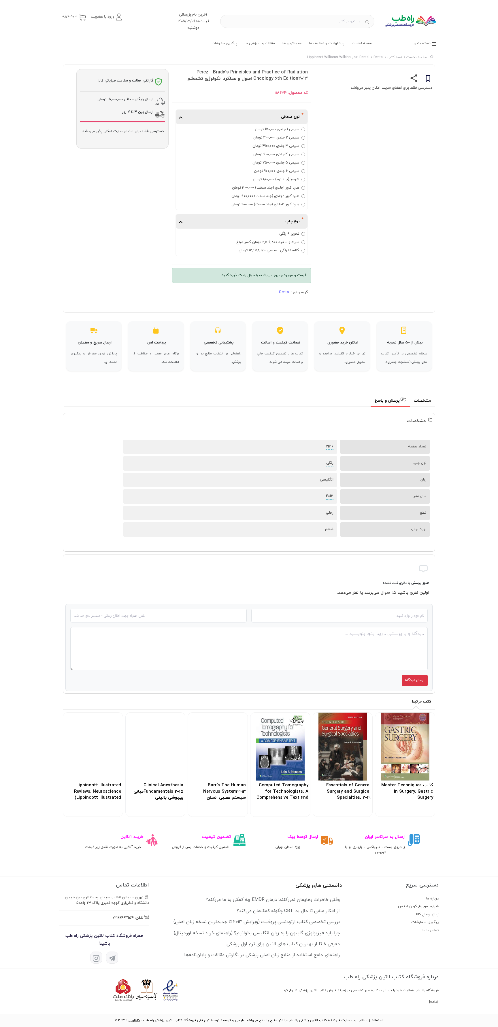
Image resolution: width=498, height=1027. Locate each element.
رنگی (329, 463)
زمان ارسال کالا (427, 914)
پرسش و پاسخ (388, 400)
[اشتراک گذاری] (414, 79)
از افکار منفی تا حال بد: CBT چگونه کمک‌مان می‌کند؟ (288, 911)
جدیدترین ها (291, 43)
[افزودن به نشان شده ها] (428, 79)
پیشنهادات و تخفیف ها (326, 43)
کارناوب (134, 1020)
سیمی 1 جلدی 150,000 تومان (277, 129)
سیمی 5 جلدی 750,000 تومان (275, 162)
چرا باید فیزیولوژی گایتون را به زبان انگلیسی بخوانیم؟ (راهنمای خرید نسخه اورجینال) (257, 933)
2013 (329, 496)
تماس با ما (430, 930)
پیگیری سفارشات (224, 43)
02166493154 (123, 917)
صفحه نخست (362, 43)
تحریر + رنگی (289, 233)
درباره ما (432, 898)
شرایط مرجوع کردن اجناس (418, 906)
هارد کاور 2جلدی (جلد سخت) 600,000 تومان (265, 196)
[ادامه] (434, 1002)
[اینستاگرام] (96, 958)
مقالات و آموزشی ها (260, 43)
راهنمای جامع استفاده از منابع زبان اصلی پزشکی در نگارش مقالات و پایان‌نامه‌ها (262, 955)
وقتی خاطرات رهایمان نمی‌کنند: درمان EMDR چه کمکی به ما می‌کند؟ (273, 900)
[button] (106, 17)
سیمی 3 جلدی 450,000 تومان (275, 146)
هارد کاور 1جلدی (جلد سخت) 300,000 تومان (265, 187)
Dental (284, 292)
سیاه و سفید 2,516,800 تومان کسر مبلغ (267, 242)
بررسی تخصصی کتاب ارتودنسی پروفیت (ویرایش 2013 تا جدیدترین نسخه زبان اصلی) (256, 922)
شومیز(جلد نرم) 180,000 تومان (276, 179)
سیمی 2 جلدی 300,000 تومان (276, 137)
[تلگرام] (112, 958)
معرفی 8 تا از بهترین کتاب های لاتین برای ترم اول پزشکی (283, 944)
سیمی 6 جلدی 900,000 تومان (276, 171)
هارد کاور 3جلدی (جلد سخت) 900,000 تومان (265, 204)
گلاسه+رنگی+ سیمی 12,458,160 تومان (269, 250)
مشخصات (422, 400)
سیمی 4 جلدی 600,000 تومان (276, 154)
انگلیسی (326, 479)
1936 (329, 446)
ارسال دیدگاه (415, 680)
